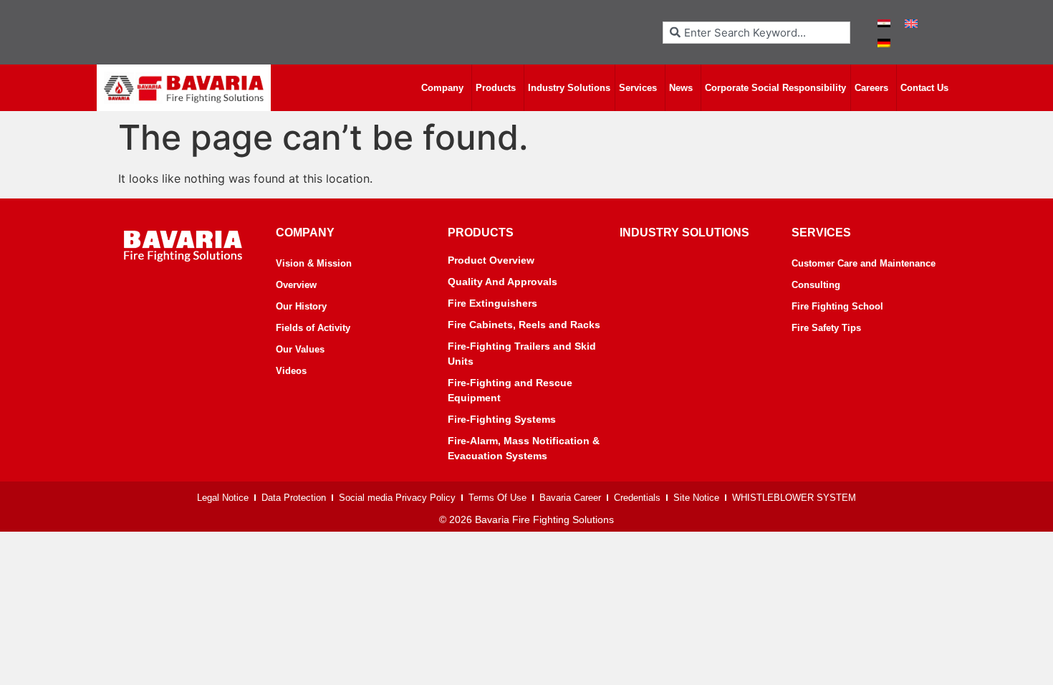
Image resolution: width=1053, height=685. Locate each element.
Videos (291, 370)
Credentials (637, 497)
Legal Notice (223, 497)
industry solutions (684, 232)
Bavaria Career (570, 497)
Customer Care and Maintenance (864, 263)
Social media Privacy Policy (397, 497)
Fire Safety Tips (826, 327)
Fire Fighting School (837, 306)
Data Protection (293, 497)
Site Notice (696, 497)
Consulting (816, 284)
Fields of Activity (313, 327)
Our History (301, 306)
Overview (296, 284)
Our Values (300, 349)
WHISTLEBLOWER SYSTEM (794, 497)
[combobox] (756, 32)
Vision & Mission (314, 263)
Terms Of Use (497, 497)
